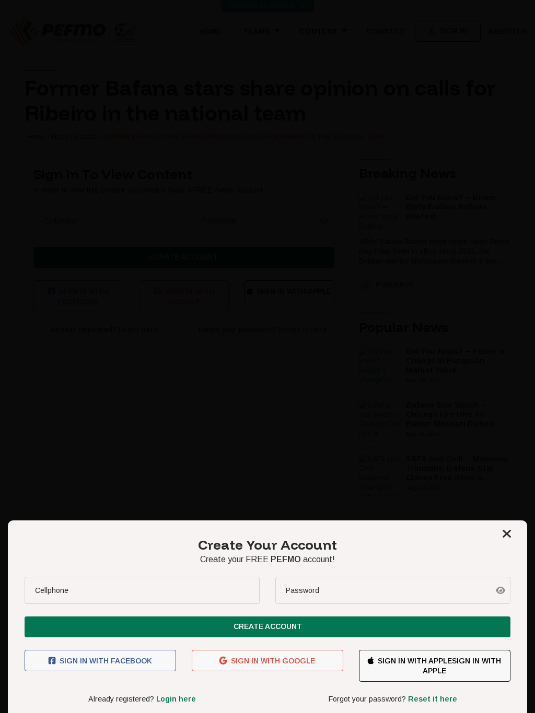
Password (302, 590)
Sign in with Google (273, 661)
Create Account (268, 626)
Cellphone (51, 590)
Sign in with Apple (415, 661)
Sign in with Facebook (106, 661)
